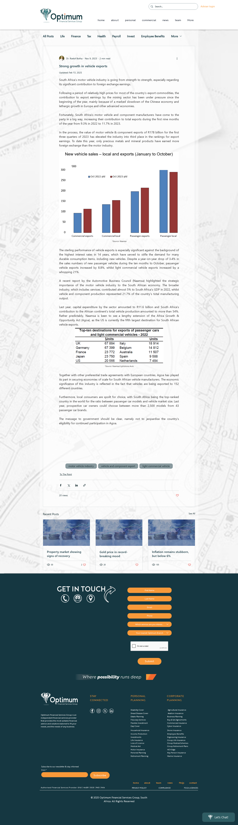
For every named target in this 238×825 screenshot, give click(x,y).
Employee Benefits (153, 36)
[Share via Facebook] (60, 485)
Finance (76, 36)
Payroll (116, 36)
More (174, 36)
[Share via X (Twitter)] (68, 485)
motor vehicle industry (81, 466)
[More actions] (177, 58)
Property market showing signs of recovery (64, 554)
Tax (89, 36)
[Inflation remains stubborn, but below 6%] (171, 533)
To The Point (66, 474)
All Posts (48, 36)
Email (43, 770)
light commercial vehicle (156, 466)
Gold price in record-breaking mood (114, 554)
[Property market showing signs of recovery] (66, 533)
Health (101, 36)
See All (192, 513)
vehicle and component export (118, 466)
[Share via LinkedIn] (76, 485)
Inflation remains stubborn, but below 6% (170, 554)
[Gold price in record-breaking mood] (119, 533)
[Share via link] (84, 485)
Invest (131, 36)
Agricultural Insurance (177, 710)
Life (62, 36)
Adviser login (208, 6)
